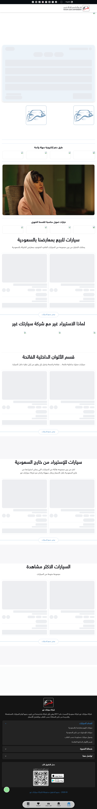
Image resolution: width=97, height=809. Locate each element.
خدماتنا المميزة (86, 749)
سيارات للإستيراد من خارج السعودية (79, 733)
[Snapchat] (49, 2)
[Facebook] (56, 2)
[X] (53, 2)
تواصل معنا (87, 756)
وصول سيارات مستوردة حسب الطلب (78, 737)
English (68, 2)
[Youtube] (36, 2)
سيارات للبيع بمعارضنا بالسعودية (80, 728)
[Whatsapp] (33, 2)
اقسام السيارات (85, 723)
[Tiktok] (39, 2)
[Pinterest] (46, 2)
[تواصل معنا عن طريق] (5, 789)
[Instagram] (43, 2)
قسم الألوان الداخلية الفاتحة (82, 742)
